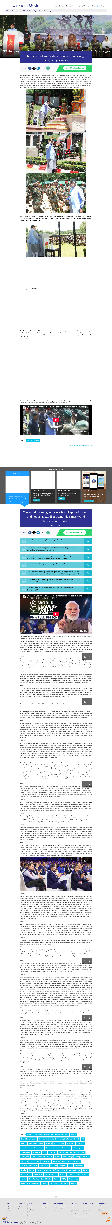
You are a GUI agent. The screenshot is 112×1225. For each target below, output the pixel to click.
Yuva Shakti (52, 1152)
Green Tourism (34, 1179)
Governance (66, 1148)
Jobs (33, 1157)
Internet (62, 1174)
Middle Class (53, 1174)
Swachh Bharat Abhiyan (61, 1161)
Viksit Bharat (64, 1183)
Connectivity (46, 1161)
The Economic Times (61, 1134)
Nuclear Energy (26, 1174)
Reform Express (78, 1148)
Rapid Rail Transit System (29, 1165)
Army (37, 440)
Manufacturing (59, 1143)
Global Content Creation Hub (71, 1170)
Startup (31, 1170)
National (30, 440)
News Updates (16, 11)
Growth (76, 1139)
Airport (56, 1179)
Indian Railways (67, 1157)
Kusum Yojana (73, 1179)
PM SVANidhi (38, 1174)
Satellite (23, 1170)
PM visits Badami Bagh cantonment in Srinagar (56, 56)
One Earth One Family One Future (60, 1139)
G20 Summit (43, 1139)
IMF (83, 1139)
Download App (89, 501)
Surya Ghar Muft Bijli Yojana (30, 1183)
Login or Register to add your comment (80, 445)
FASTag (63, 1179)
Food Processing (26, 1148)
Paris (70, 1165)
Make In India (63, 1152)
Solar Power (54, 1183)
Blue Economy (38, 1148)
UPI (46, 1174)
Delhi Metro (44, 1165)
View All (36, 500)
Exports (49, 1157)
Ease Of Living (25, 1152)
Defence (56, 1170)
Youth (44, 1152)
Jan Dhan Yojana (73, 1174)
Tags (22, 440)
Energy (85, 1170)
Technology (70, 1143)
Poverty (23, 1143)
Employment (25, 1157)
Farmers (44, 1183)
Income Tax (85, 1174)
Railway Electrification (82, 1157)
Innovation (80, 1143)
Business (73, 1134)
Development (79, 1165)
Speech (73, 1183)
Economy (49, 1143)
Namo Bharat (75, 1161)
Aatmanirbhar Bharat (77, 1152)
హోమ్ (8, 11)
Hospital (24, 1179)
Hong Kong (62, 1165)
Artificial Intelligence (53, 1148)
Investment (41, 1157)
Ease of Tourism (46, 1179)
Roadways (24, 1161)
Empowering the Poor (36, 1143)
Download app (5, 1221)
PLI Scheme (36, 1152)
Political (57, 1157)
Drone (39, 1170)
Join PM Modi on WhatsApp (75, 68)
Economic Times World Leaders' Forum (40, 1134)
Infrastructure (35, 1161)
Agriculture (47, 1170)
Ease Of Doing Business (28, 1139)
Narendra (24, 5)
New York (53, 1165)
